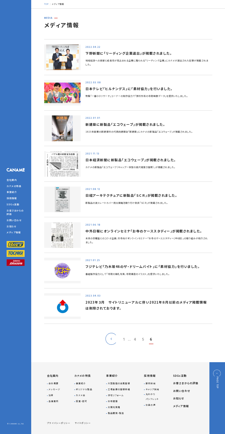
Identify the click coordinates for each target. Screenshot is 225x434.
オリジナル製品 (84, 389)
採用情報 (12, 198)
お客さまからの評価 (185, 383)
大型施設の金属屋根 (119, 383)
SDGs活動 (13, 204)
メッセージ (54, 389)
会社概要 (53, 383)
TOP (46, 4)
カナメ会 (80, 395)
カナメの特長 (14, 186)
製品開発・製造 (116, 413)
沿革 (51, 395)
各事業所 (53, 401)
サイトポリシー (83, 423)
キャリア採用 (152, 389)
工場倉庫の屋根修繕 (119, 389)
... (129, 340)
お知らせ (11, 226)
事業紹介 (12, 192)
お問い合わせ (14, 220)
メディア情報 (14, 232)
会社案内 (12, 180)
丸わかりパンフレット (152, 397)
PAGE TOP (217, 382)
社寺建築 (113, 401)
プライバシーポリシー (59, 423)
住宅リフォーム (115, 395)
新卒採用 (150, 383)
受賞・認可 (81, 401)
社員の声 (150, 404)
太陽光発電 (114, 407)
